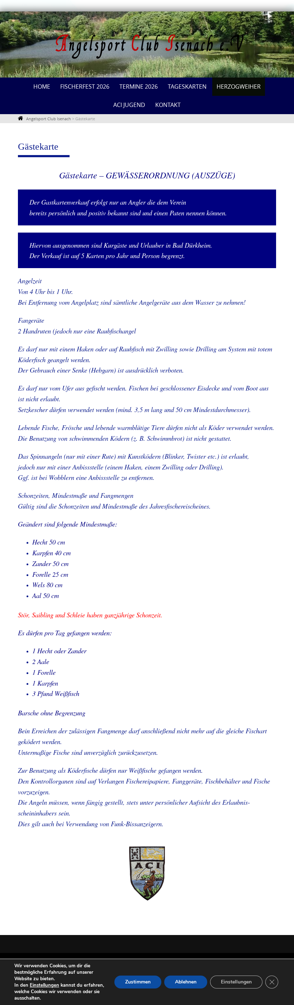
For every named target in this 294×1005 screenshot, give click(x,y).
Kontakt (168, 105)
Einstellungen (44, 985)
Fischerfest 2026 (84, 86)
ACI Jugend (129, 105)
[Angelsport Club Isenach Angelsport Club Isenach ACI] (147, 47)
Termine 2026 (138, 86)
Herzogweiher (239, 86)
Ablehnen (185, 981)
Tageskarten (187, 86)
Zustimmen (138, 981)
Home (41, 86)
